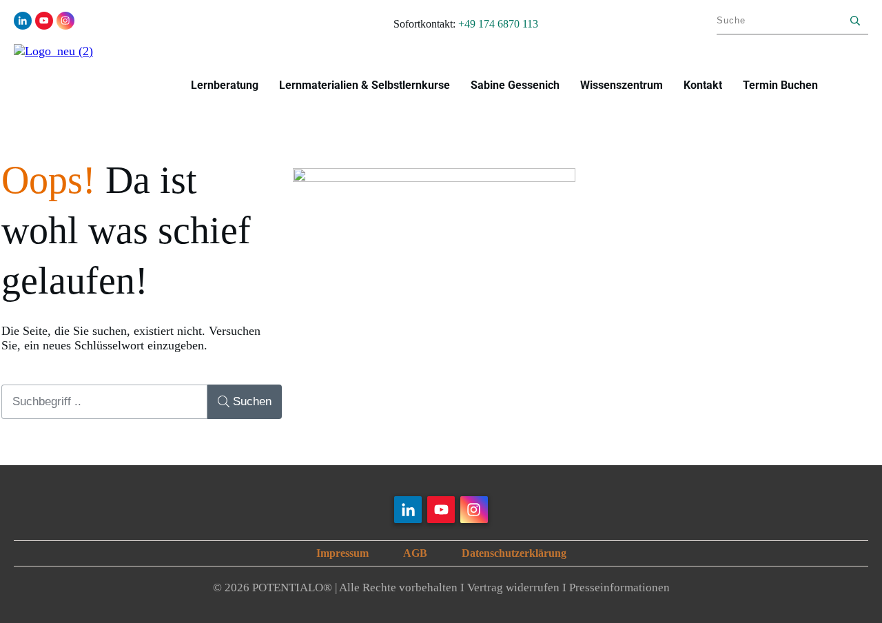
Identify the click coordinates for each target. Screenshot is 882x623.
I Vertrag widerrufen (510, 587)
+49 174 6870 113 (498, 24)
